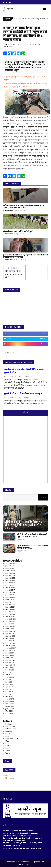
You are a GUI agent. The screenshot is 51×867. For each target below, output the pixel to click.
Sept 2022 (9, 677)
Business (9, 724)
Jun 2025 (9, 597)
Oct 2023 (10, 646)
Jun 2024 (9, 626)
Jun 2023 (9, 655)
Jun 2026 (9, 568)
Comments (11, 778)
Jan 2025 (9, 609)
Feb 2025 (10, 607)
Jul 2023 (9, 653)
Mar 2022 (9, 689)
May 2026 (10, 570)
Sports (8, 748)
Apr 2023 (10, 660)
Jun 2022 (9, 684)
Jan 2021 (9, 706)
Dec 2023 (10, 641)
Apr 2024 (10, 631)
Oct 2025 (10, 587)
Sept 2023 (10, 648)
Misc (7, 741)
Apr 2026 (10, 573)
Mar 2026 (10, 575)
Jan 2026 (9, 580)
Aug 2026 (10, 563)
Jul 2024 (9, 624)
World (7, 753)
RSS (33, 864)
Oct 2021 (9, 696)
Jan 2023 (9, 667)
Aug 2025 (10, 592)
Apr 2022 (9, 687)
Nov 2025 (10, 585)
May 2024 (10, 629)
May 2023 (10, 658)
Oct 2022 (9, 675)
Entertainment (10, 729)
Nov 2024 (10, 614)
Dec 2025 (10, 583)
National (8, 743)
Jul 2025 (9, 595)
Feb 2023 (10, 665)
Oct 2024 (10, 617)
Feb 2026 (10, 578)
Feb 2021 (9, 704)
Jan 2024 (9, 638)
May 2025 (10, 600)
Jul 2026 (9, 566)
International (10, 736)
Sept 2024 (10, 619)
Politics (8, 746)
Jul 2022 (8, 682)
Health (8, 734)
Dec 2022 (9, 670)
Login (19, 864)
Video (7, 751)
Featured (9, 731)
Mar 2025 (10, 604)
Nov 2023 (10, 643)
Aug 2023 (10, 650)
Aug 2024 (10, 621)
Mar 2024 (10, 633)
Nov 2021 (9, 694)
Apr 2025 (10, 602)
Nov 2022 (9, 672)
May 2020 (9, 711)
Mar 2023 (10, 662)
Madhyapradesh (11, 738)
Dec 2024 (10, 612)
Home (26, 864)
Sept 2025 (10, 590)
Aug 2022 (9, 679)
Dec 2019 (9, 713)
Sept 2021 (9, 699)
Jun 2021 (9, 701)
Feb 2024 (10, 636)
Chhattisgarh (8, 46)
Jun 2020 (9, 708)
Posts (9, 776)
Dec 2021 (9, 691)
